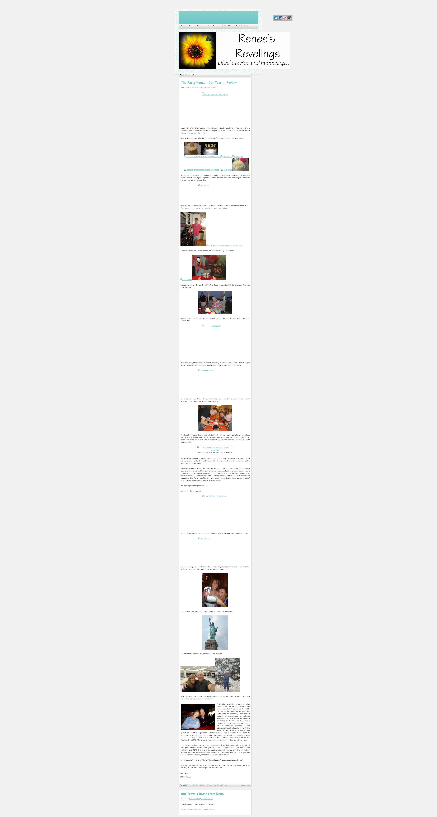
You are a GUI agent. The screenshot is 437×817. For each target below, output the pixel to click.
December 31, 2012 (196, 87)
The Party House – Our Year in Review (209, 82)
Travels (224, 785)
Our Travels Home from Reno (202, 793)
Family (203, 785)
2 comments (245, 785)
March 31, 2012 (194, 799)
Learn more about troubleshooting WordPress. (197, 809)
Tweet (188, 777)
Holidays (210, 785)
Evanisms (200, 26)
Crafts (246, 26)
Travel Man (228, 26)
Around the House (214, 26)
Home (183, 26)
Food (238, 26)
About (191, 26)
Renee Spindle (210, 87)
